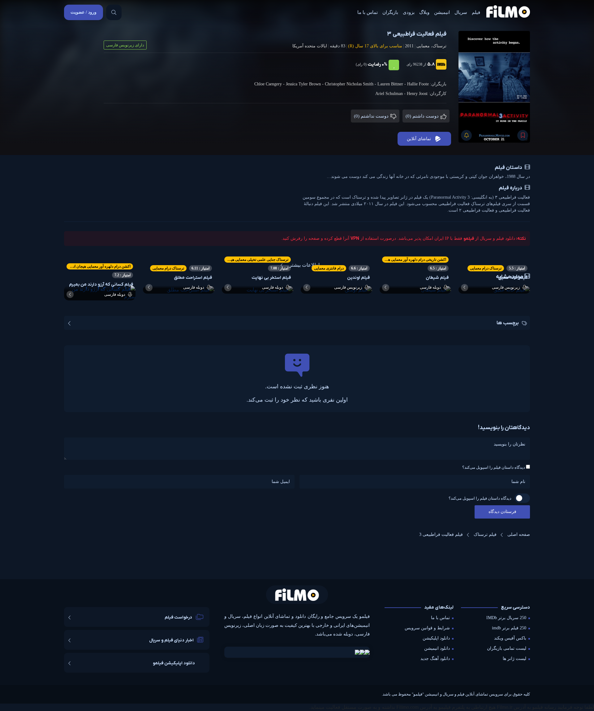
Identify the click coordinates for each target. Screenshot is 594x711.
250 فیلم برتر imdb (509, 628)
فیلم (476, 12)
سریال (460, 12)
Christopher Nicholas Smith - (351, 84)
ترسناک (439, 46)
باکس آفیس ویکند (510, 638)
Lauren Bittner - (392, 84)
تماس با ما (367, 12)
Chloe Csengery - (270, 84)
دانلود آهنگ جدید (435, 658)
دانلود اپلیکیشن (436, 638)
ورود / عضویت (84, 12)
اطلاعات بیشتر (304, 265)
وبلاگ (424, 12)
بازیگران (390, 12)
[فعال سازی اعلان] (466, 135)
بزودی (409, 12)
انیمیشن (442, 12)
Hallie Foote (418, 84)
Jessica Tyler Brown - (305, 84)
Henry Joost (417, 93)
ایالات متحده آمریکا (309, 46)
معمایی (423, 46)
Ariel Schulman (389, 93)
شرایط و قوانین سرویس (427, 628)
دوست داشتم (423, 116)
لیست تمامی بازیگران (506, 648)
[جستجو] (114, 12)
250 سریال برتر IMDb (506, 617)
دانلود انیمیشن (437, 648)
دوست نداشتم (372, 116)
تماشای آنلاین (419, 138)
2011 (409, 46)
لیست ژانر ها (514, 658)
